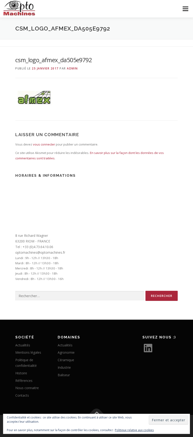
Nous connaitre (27, 388)
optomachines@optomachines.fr (40, 252)
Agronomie (66, 352)
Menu (185, 9)
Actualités (22, 345)
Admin (72, 68)
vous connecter (44, 144)
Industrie (64, 367)
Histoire (21, 373)
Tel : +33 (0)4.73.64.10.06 (34, 247)
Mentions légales (28, 352)
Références (23, 380)
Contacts (22, 395)
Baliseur (64, 375)
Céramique (66, 360)
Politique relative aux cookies (134, 430)
